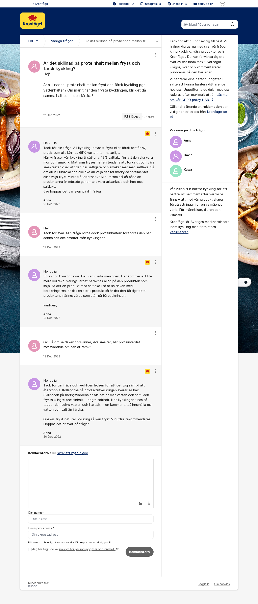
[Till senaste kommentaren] (157, 41)
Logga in (203, 584)
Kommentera (139, 552)
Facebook (124, 3)
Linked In (178, 3)
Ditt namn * (36, 512)
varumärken (179, 232)
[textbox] (90, 479)
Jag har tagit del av (73, 549)
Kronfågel (41, 3)
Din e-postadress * (41, 528)
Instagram (151, 3)
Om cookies (222, 584)
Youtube (204, 3)
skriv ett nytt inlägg (72, 453)
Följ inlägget (132, 116)
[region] (91, 87)
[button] (140, 503)
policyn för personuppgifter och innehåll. (87, 549)
